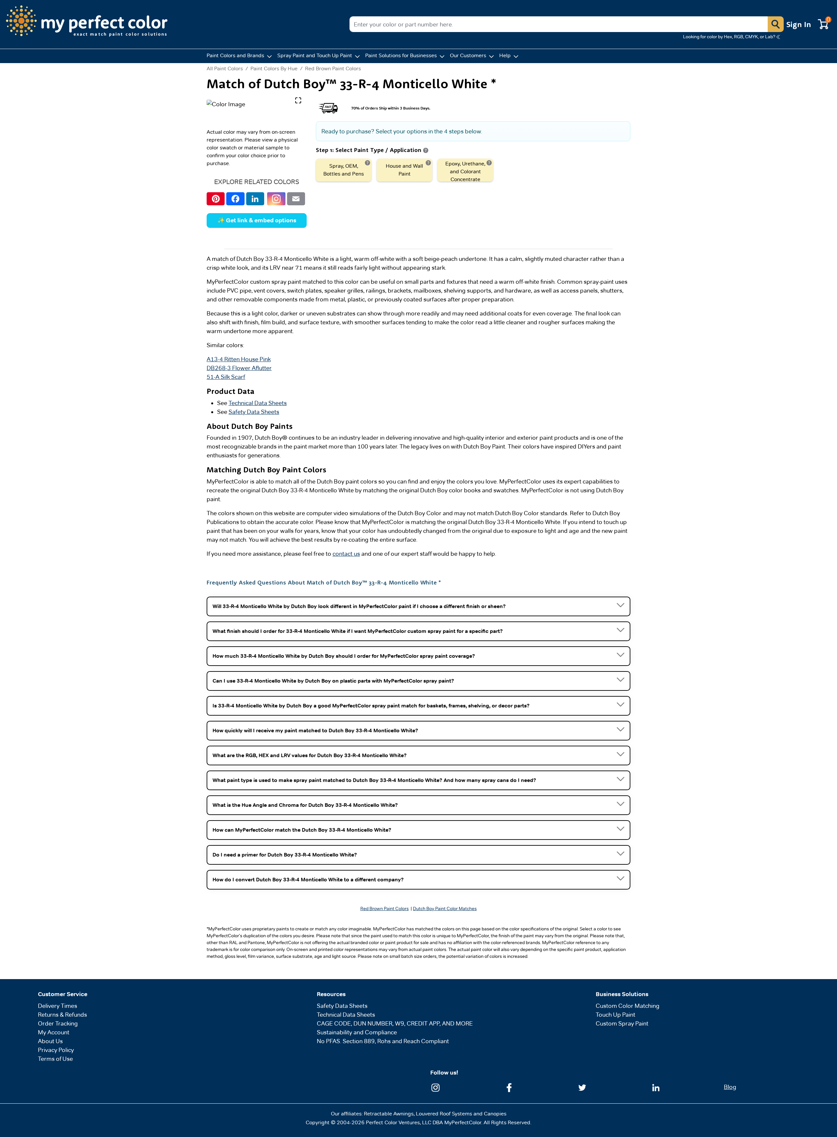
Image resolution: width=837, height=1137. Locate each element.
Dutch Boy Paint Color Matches (445, 908)
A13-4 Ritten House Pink (239, 359)
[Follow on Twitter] (582, 1087)
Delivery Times (57, 1005)
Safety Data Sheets (254, 411)
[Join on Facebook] (509, 1087)
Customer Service (62, 994)
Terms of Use (55, 1058)
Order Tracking (58, 1023)
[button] (775, 24)
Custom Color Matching (627, 1005)
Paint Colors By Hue (274, 68)
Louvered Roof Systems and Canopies (461, 1114)
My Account (53, 1032)
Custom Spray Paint (622, 1023)
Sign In (798, 24)
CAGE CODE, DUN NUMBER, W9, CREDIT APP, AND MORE (395, 1023)
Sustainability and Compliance (357, 1032)
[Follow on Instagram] (435, 1087)
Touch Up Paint (615, 1014)
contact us (346, 553)
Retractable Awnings (389, 1114)
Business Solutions (622, 994)
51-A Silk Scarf (226, 376)
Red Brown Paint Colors (333, 68)
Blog (730, 1086)
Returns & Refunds (62, 1014)
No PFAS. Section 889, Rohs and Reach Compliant (383, 1041)
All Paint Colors (225, 69)
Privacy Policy (56, 1049)
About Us (50, 1041)
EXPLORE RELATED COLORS (256, 182)
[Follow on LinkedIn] (656, 1087)
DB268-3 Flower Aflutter (239, 368)
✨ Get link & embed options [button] (256, 220)
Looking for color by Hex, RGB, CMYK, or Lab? (729, 36)
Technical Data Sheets (258, 402)
